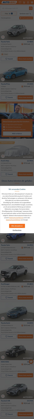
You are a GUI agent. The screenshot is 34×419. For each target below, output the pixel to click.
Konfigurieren (17, 230)
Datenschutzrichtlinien (13, 220)
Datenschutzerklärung (16, 217)
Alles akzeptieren (17, 226)
